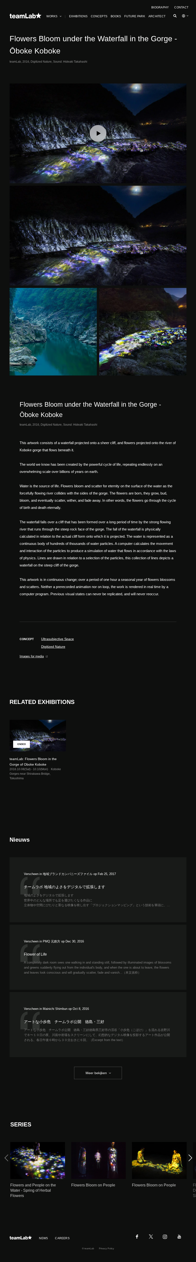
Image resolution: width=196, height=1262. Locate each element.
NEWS (43, 1238)
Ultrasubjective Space (57, 639)
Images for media (32, 656)
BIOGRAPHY (160, 7)
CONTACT (181, 7)
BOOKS (116, 16)
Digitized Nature (53, 647)
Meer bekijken (96, 1073)
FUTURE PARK (134, 16)
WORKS (51, 16)
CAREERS (62, 1238)
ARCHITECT (156, 16)
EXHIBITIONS (78, 16)
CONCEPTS (99, 16)
